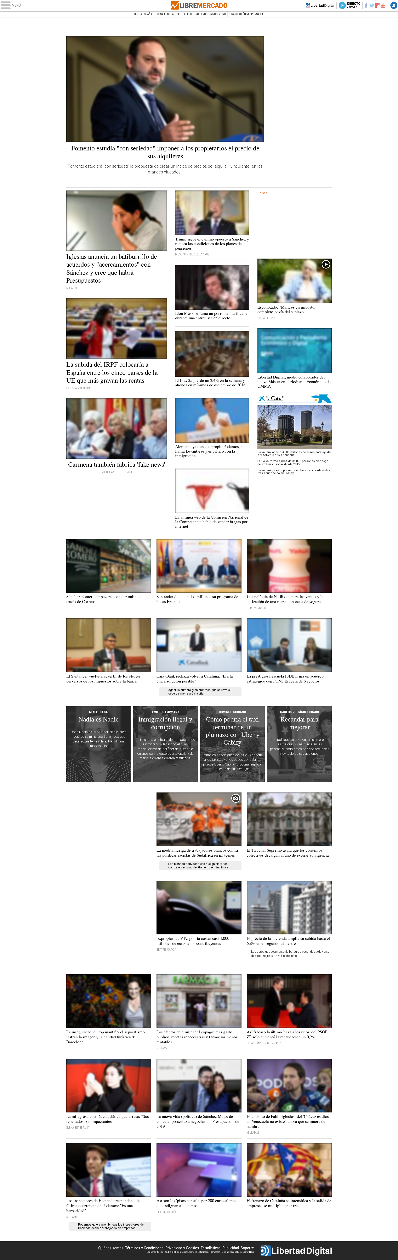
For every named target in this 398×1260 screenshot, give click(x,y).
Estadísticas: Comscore (209, 1252)
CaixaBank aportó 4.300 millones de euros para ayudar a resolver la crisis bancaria (294, 454)
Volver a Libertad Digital (320, 5)
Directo (353, 5)
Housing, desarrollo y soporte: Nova (237, 1252)
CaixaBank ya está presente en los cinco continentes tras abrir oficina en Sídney (293, 472)
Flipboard (377, 5)
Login (393, 5)
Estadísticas (211, 1247)
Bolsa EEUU (184, 14)
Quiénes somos (110, 1247)
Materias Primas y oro (211, 14)
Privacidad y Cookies (182, 1247)
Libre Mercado (199, 5)
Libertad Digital (296, 1250)
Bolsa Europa (165, 14)
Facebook (366, 5)
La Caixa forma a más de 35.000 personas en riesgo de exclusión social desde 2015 (292, 462)
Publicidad (230, 1247)
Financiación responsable (246, 14)
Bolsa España (143, 14)
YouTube (383, 5)
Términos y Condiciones (144, 1247)
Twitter (372, 5)
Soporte (247, 1247)
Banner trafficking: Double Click (161, 1252)
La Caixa (294, 398)
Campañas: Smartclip (187, 1252)
